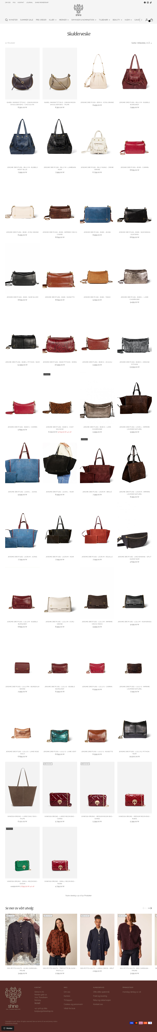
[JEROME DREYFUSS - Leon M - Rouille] (97, 528)
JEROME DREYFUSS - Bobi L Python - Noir (22, 362)
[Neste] (141, 20)
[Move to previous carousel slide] (145, 908)
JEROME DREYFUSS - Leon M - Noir (60, 557)
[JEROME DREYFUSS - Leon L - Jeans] (22, 463)
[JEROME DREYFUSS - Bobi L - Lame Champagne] (134, 268)
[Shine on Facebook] (145, 2)
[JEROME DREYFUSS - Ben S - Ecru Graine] (97, 73)
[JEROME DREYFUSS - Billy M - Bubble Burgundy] (134, 73)
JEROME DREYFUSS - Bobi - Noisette (60, 297)
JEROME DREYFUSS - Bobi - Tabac (97, 297)
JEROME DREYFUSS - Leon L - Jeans (22, 492)
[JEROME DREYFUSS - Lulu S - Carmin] (97, 658)
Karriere (67, 996)
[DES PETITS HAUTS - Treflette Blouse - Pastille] (60, 939)
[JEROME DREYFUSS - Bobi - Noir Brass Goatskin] (134, 203)
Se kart (37, 1003)
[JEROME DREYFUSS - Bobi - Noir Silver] (22, 268)
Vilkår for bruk (69, 1008)
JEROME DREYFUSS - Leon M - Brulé (97, 492)
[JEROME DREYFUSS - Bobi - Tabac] (97, 268)
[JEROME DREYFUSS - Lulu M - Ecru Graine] (60, 593)
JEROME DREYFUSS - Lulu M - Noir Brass (134, 622)
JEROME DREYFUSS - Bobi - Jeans (97, 232)
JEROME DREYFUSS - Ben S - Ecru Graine (97, 102)
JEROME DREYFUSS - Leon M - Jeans (22, 557)
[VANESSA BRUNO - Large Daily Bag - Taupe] (22, 787)
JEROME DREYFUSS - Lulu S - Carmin (97, 686)
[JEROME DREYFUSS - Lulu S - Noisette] (97, 723)
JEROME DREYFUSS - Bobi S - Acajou (97, 362)
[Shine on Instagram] (148, 2)
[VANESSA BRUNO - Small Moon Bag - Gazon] (22, 852)
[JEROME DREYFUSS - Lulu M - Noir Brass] (134, 593)
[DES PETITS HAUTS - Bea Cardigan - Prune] (134, 939)
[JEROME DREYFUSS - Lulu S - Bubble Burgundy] (60, 658)
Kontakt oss (98, 1004)
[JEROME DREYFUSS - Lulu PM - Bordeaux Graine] (22, 658)
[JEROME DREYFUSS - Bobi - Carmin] (134, 138)
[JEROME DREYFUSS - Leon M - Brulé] (97, 463)
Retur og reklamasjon (102, 1000)
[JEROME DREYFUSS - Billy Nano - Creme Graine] (97, 138)
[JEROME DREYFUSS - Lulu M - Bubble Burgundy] (22, 593)
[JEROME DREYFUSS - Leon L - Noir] (60, 463)
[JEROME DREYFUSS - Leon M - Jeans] (22, 528)
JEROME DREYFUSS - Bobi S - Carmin (22, 427)
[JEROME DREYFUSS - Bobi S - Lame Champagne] (97, 398)
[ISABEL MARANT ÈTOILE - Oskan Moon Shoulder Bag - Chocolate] (22, 73)
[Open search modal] (6, 20)
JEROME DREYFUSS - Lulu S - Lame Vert (59, 751)
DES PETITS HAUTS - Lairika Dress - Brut (97, 968)
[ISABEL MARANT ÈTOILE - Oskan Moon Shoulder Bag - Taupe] (60, 73)
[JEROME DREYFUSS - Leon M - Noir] (60, 528)
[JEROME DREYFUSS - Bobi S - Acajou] (97, 333)
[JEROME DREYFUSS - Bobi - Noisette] (60, 268)
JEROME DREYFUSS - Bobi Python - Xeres (60, 362)
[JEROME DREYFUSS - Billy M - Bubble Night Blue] (22, 138)
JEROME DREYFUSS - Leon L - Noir (60, 492)
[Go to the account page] (145, 20)
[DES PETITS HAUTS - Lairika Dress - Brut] (97, 939)
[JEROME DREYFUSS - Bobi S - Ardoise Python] (134, 333)
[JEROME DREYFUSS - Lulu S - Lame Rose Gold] (22, 723)
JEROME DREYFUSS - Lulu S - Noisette (97, 751)
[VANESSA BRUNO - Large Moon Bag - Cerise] (60, 787)
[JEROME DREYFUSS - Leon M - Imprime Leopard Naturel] (134, 463)
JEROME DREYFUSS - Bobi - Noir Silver (22, 297)
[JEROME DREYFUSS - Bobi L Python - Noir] (22, 333)
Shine (18, 1021)
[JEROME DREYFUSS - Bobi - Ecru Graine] (22, 203)
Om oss (67, 992)
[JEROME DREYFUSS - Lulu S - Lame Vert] (60, 723)
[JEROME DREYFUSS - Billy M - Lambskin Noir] (60, 138)
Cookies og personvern (73, 1004)
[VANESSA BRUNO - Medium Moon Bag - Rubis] (134, 787)
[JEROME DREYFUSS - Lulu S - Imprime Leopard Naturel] (134, 658)
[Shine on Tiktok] (151, 2)
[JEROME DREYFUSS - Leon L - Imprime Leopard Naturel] (134, 398)
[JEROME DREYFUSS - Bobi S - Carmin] (22, 398)
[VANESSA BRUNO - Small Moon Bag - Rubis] (60, 852)
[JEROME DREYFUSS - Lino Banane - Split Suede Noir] (134, 528)
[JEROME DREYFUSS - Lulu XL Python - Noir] (134, 723)
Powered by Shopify (11, 1023)
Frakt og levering (100, 996)
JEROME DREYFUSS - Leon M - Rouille (97, 557)
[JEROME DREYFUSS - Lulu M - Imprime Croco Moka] (97, 593)
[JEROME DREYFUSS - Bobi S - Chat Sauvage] (60, 398)
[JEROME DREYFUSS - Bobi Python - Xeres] (60, 333)
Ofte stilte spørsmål (101, 992)
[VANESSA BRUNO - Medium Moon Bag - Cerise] (97, 787)
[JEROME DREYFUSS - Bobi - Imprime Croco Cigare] (60, 203)
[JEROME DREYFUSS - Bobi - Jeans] (97, 203)
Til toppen (68, 1000)
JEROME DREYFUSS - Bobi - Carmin (135, 167)
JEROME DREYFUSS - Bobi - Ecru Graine (22, 232)
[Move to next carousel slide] (150, 908)
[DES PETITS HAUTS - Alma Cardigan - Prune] (22, 939)
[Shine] (78, 10)
